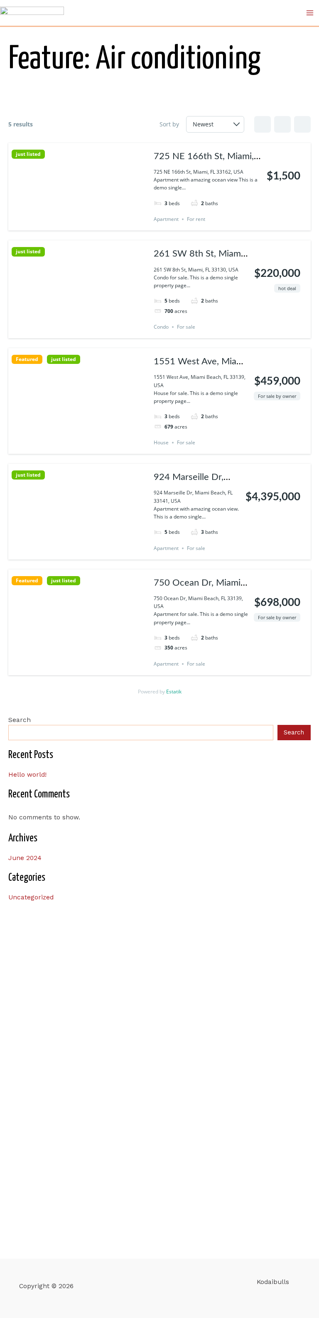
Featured (27, 359)
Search (19, 720)
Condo (161, 326)
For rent (196, 219)
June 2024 (25, 858)
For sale (186, 326)
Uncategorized (31, 897)
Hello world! (27, 774)
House (161, 442)
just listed (28, 154)
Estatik (174, 691)
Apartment (166, 219)
